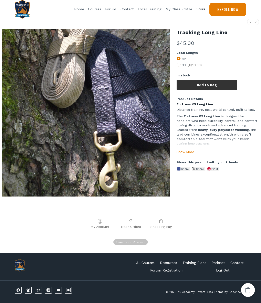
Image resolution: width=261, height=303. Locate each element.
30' (192, 65)
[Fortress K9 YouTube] (68, 290)
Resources (168, 263)
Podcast (218, 263)
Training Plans (194, 263)
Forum (110, 9)
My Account (100, 227)
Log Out (223, 270)
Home (79, 9)
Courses (94, 9)
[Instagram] (48, 290)
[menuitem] (250, 22)
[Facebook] (18, 290)
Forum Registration (166, 270)
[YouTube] (58, 290)
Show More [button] (185, 152)
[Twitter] (38, 290)
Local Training (149, 9)
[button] (248, 290)
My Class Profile (179, 9)
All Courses (145, 263)
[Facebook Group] (28, 290)
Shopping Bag (161, 227)
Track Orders (130, 227)
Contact (127, 9)
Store (200, 9)
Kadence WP (237, 291)
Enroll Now (227, 9)
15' (184, 59)
